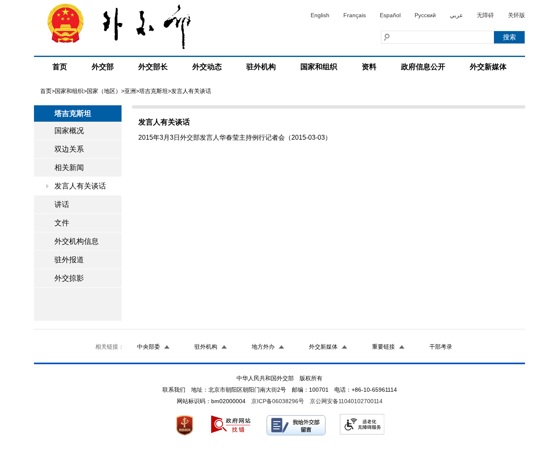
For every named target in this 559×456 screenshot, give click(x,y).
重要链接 (383, 346)
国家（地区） (104, 91)
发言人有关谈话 (80, 186)
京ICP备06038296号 (277, 401)
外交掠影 (69, 278)
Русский (425, 15)
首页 (59, 67)
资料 (369, 67)
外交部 (103, 67)
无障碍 (485, 15)
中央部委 (148, 346)
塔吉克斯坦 (153, 91)
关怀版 (516, 15)
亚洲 (130, 91)
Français (354, 15)
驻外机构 (261, 67)
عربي (456, 15)
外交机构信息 (76, 241)
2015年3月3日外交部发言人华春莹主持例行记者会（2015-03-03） (234, 137)
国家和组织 (318, 67)
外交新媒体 (488, 67)
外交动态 (207, 67)
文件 (61, 223)
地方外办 (263, 346)
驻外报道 (69, 260)
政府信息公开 (423, 67)
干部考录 (440, 346)
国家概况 (69, 131)
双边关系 (69, 149)
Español (390, 15)
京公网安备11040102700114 (346, 401)
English (320, 15)
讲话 (61, 204)
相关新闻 (69, 167)
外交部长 (153, 67)
